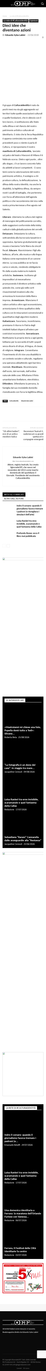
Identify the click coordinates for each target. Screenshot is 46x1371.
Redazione (9, 809)
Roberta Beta (10, 737)
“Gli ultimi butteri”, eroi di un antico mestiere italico (11, 434)
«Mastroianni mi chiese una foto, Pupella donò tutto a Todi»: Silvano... (22, 730)
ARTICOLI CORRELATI (14, 494)
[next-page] (8, 545)
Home (5, 16)
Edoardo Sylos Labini (15, 35)
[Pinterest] (24, 40)
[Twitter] (19, 40)
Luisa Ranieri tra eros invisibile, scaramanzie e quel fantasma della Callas (29, 524)
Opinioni (34, 21)
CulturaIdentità (13, 401)
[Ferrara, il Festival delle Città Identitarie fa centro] (23, 1236)
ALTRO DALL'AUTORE (14, 499)
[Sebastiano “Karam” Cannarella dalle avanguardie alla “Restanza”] (23, 825)
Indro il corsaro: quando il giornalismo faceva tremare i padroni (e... (20, 1138)
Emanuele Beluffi (12, 1145)
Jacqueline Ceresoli (13, 772)
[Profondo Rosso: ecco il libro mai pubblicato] (9, 536)
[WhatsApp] (30, 40)
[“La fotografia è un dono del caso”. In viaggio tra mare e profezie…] (23, 752)
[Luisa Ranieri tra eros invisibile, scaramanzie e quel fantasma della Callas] (9, 524)
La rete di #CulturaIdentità (19, 16)
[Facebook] (13, 40)
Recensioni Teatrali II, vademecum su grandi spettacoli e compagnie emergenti (33, 435)
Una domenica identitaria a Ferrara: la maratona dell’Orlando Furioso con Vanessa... (22, 1213)
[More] (36, 40)
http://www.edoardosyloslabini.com (23, 461)
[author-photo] (23, 453)
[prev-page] (4, 545)
